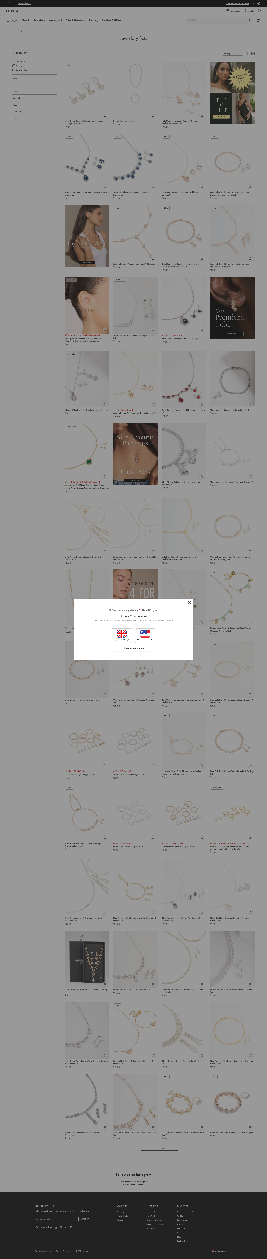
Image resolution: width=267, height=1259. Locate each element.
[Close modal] (190, 602)
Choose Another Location (133, 648)
